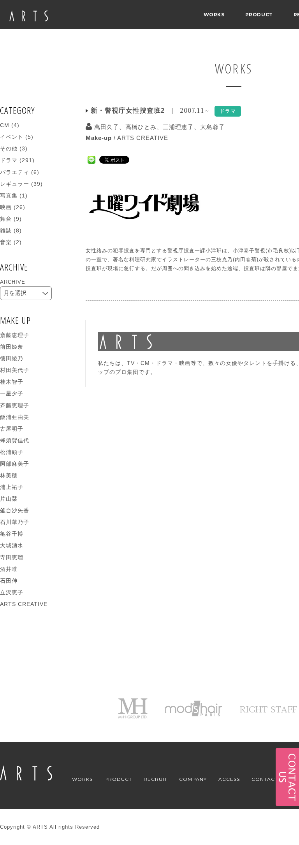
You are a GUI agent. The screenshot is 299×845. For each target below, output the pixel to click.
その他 (9, 148)
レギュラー (14, 184)
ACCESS (229, 779)
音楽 (6, 242)
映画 (6, 207)
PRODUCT (259, 14)
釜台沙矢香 (14, 510)
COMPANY (193, 779)
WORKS (214, 14)
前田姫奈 (11, 347)
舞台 (6, 219)
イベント (11, 137)
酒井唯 (9, 569)
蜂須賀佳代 (14, 440)
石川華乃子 (14, 522)
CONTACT (265, 779)
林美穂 (9, 475)
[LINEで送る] (91, 159)
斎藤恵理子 (14, 335)
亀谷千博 (11, 534)
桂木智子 (11, 382)
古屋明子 (11, 429)
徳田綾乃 (11, 358)
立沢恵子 (11, 592)
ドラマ (9, 160)
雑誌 (6, 230)
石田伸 (9, 581)
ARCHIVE (12, 282)
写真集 (9, 195)
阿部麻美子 (14, 464)
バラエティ (14, 172)
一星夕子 (11, 393)
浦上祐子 (11, 487)
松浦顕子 (11, 452)
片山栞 (9, 499)
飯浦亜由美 (14, 417)
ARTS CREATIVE (142, 137)
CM (4, 125)
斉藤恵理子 (14, 405)
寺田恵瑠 (11, 557)
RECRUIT (155, 779)
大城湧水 (11, 545)
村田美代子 (14, 370)
